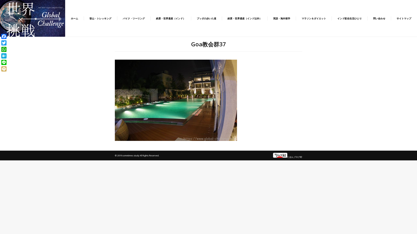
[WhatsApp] (4, 49)
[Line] (4, 62)
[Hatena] (4, 56)
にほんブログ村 (294, 157)
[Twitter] (4, 43)
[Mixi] (4, 69)
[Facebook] (4, 36)
